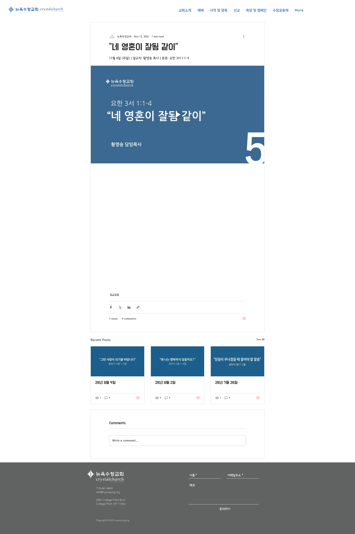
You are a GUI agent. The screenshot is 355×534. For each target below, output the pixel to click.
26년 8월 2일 (165, 383)
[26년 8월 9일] (117, 361)
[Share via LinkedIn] (129, 307)
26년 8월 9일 (105, 383)
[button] (184, 10)
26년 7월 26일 (226, 383)
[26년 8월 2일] (177, 361)
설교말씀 (114, 294)
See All (260, 339)
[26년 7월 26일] (237, 361)
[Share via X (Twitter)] (120, 307)
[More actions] (243, 36)
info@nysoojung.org (108, 492)
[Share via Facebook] (111, 307)
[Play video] (177, 114)
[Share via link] (138, 307)
